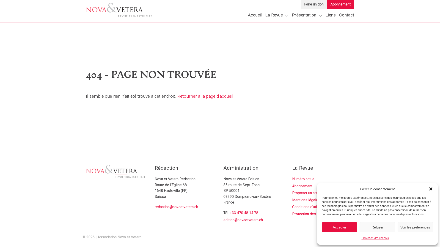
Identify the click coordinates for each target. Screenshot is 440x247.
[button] (431, 189)
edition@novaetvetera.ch (243, 220)
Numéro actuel (303, 179)
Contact (346, 15)
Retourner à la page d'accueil (205, 96)
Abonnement (340, 4)
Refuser (377, 227)
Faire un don (314, 4)
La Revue (274, 15)
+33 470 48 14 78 (244, 213)
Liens (330, 15)
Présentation (304, 15)
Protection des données (375, 238)
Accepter (339, 227)
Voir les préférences (415, 227)
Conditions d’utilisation (310, 207)
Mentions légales (306, 200)
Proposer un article (307, 193)
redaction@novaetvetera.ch (176, 207)
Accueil (255, 15)
